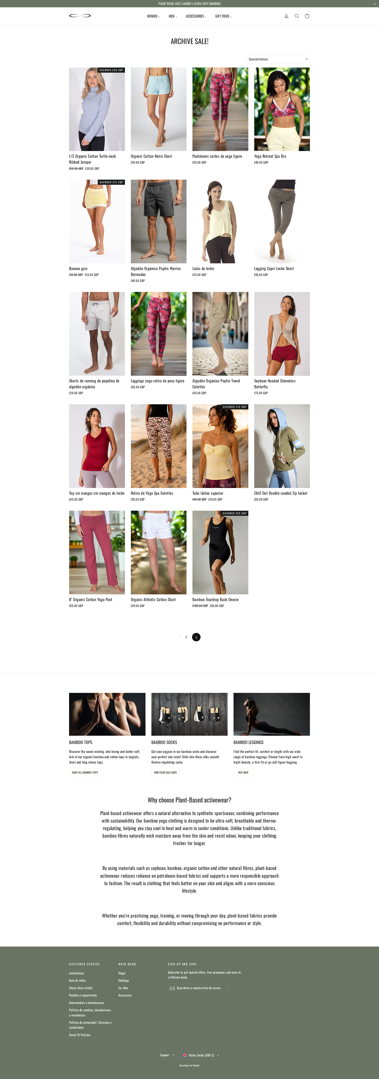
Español (164, 1055)
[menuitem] (153, 16)
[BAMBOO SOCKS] (189, 714)
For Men (123, 987)
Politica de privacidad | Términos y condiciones (90, 1025)
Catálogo (123, 980)
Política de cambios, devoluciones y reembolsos (90, 1012)
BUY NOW (243, 772)
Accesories (125, 995)
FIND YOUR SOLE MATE (165, 772)
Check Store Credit (81, 987)
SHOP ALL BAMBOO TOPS (85, 772)
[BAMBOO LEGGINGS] (272, 714)
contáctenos (76, 973)
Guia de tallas (77, 980)
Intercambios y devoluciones (86, 1002)
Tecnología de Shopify (189, 1065)
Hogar (122, 973)
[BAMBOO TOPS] (107, 714)
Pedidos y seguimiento (83, 995)
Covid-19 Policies (80, 1034)
